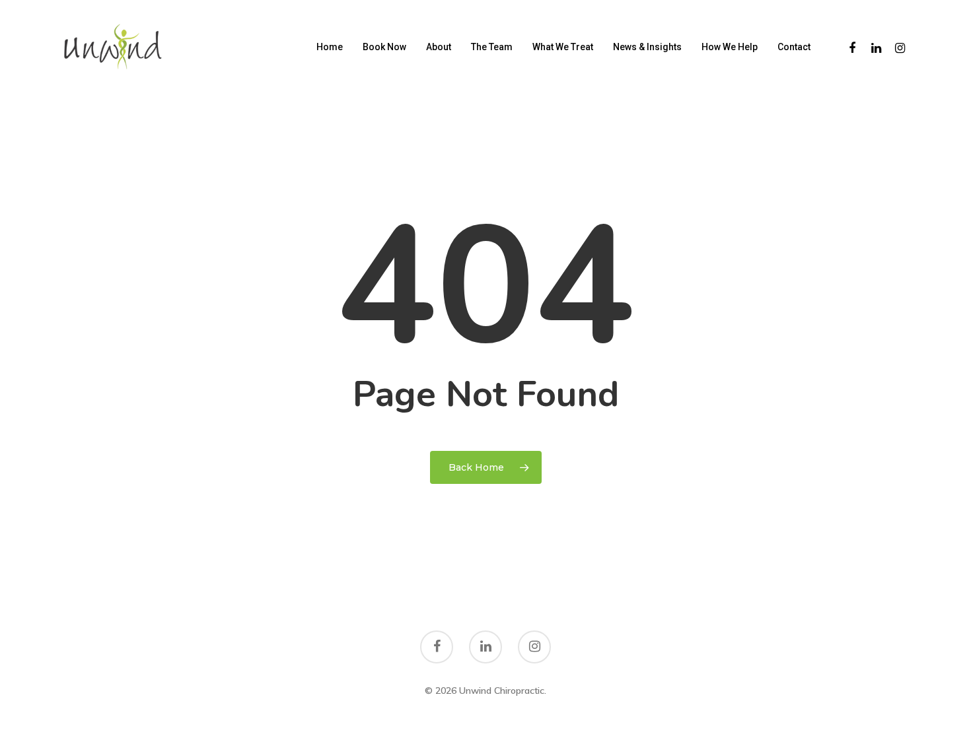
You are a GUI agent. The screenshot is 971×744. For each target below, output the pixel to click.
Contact (793, 46)
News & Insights (647, 46)
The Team (492, 46)
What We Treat (562, 46)
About (438, 46)
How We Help (729, 46)
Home (329, 46)
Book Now (384, 46)
